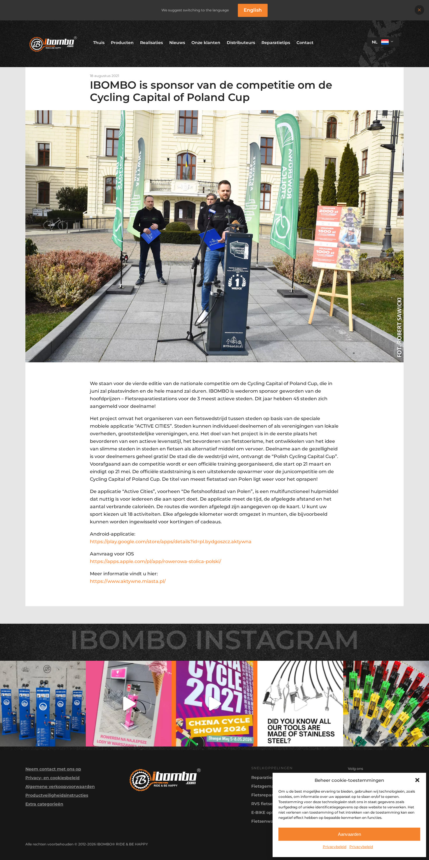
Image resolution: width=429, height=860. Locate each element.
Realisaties (151, 42)
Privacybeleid (334, 847)
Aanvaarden (349, 834)
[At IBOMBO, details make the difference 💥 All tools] (300, 704)
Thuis (98, 42)
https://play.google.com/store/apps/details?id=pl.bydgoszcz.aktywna (171, 541)
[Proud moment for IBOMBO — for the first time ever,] (214, 704)
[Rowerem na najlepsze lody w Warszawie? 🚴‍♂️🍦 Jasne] (129, 704)
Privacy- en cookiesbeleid (52, 777)
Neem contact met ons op (53, 769)
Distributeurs (241, 42)
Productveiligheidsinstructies (56, 795)
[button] (417, 780)
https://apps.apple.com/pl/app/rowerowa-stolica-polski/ (155, 561)
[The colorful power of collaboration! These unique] (386, 704)
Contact (305, 42)
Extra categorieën (44, 804)
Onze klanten (205, 42)
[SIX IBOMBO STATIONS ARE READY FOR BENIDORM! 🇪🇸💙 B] (43, 704)
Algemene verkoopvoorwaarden (60, 786)
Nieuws (177, 42)
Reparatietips (275, 42)
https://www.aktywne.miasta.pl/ (128, 581)
